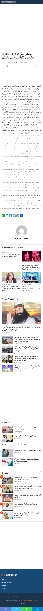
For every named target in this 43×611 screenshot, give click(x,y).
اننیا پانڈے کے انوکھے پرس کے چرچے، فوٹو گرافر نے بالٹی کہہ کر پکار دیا (31, 267)
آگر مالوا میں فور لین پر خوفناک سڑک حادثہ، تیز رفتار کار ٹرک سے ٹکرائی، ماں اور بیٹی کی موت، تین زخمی (27, 349)
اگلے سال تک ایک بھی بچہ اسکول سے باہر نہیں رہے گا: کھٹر (27, 496)
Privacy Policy (6, 583)
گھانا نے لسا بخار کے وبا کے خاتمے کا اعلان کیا (14, 445)
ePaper (4, 586)
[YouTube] (24, 603)
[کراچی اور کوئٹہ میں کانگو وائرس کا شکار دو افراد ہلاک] (7, 429)
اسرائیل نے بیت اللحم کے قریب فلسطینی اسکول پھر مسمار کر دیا (25, 478)
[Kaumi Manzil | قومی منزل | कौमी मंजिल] (9, 2)
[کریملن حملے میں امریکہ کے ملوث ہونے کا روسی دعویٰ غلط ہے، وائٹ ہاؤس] (31, 277)
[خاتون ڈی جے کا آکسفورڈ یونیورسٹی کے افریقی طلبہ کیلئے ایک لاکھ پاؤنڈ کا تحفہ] (7, 489)
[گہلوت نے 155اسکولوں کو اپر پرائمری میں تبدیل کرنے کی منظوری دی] (7, 515)
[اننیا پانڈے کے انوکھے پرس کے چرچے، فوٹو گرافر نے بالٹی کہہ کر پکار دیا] (31, 256)
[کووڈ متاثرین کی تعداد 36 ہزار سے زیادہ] (7, 438)
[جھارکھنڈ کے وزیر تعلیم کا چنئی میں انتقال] (7, 507)
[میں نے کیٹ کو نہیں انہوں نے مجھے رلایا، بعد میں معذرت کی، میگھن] (11, 277)
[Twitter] (21, 603)
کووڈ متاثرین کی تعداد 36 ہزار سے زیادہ (25, 436)
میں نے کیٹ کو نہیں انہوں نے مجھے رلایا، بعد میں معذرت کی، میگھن (11, 288)
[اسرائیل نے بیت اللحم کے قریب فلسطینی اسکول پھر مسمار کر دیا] (7, 480)
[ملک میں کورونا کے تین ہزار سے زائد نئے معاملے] (7, 453)
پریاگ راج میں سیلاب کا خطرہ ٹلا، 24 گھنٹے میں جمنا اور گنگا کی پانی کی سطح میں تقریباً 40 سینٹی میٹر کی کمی (27, 339)
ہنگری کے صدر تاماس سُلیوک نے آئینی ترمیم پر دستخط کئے (11, 255)
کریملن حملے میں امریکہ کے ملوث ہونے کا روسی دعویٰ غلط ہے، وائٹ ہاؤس (31, 288)
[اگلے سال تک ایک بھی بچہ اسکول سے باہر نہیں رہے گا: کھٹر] (7, 498)
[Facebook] (19, 603)
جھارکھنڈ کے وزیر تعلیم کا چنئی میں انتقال (26, 504)
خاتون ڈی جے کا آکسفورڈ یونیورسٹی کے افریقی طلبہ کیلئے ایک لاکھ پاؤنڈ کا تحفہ (27, 487)
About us (5, 580)
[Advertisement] (21, 27)
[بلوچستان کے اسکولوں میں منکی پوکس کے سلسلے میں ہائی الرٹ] (7, 462)
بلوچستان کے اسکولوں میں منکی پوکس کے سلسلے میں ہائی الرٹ (26, 460)
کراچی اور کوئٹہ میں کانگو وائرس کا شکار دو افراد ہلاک (26, 428)
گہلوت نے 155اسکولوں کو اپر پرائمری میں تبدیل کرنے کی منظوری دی (26, 514)
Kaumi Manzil (21, 238)
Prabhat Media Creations (29, 600)
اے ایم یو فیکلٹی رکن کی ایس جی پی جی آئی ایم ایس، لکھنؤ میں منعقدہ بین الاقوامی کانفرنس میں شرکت (27, 358)
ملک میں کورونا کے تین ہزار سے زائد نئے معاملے (27, 450)
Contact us (5, 589)
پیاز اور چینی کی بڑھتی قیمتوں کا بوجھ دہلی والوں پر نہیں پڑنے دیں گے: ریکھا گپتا (27, 367)
